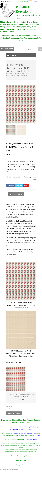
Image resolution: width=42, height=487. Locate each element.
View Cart (9, 49)
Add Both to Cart (13, 413)
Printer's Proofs (23, 75)
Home (7, 73)
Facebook (10, 185)
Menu (13, 55)
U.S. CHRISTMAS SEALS (18, 73)
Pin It (26, 185)
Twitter (19, 185)
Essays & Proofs (11, 75)
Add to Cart (18, 194)
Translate (36, 1)
